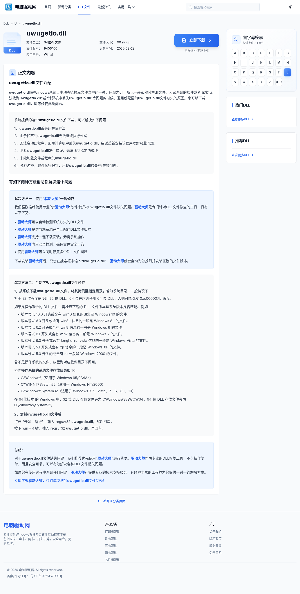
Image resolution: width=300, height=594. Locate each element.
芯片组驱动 (112, 560)
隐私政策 (215, 538)
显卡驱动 (111, 538)
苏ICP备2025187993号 (47, 576)
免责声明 (215, 553)
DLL (6, 23)
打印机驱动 (112, 531)
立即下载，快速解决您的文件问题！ (60, 480)
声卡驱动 (111, 546)
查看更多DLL (241, 119)
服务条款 (215, 546)
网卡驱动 (111, 553)
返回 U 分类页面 (114, 501)
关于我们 (215, 531)
